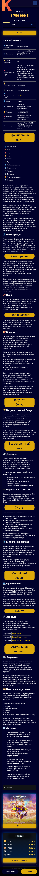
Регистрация (11, 147)
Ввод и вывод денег (13, 177)
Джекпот (9, 159)
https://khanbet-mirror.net (21, 640)
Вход (8, 150)
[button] (35, 3)
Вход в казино (19, 315)
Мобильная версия (13, 165)
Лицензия (10, 174)
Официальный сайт (19, 137)
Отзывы (9, 180)
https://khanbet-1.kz (19, 634)
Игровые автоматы (13, 162)
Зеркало (9, 171)
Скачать (19, 611)
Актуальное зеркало (19, 649)
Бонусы (9, 153)
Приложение (11, 168)
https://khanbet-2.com (20, 637)
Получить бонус (19, 402)
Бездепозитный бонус (14, 156)
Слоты (19, 507)
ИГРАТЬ (20, 96)
